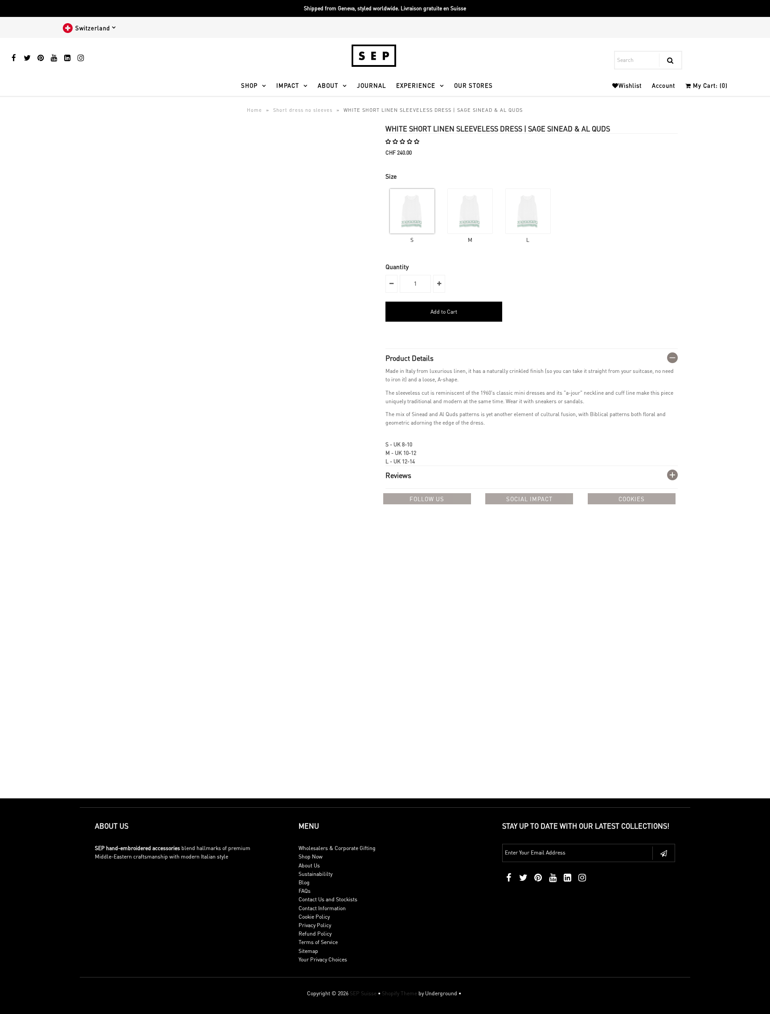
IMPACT (287, 85)
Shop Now (311, 856)
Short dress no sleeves (302, 110)
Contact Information (322, 908)
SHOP (249, 85)
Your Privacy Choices (323, 959)
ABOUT (328, 85)
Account (663, 85)
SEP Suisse (363, 993)
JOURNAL (371, 85)
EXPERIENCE (415, 85)
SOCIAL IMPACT (529, 499)
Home (254, 110)
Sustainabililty (315, 874)
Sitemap (308, 951)
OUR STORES (473, 85)
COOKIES (631, 499)
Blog (304, 882)
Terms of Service (318, 942)
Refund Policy (315, 933)
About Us (309, 865)
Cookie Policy (314, 916)
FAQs (305, 890)
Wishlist (630, 85)
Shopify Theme (399, 993)
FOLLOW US (427, 499)
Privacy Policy (315, 925)
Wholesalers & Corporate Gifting (337, 848)
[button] (403, 141)
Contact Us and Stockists (328, 899)
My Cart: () (709, 85)
